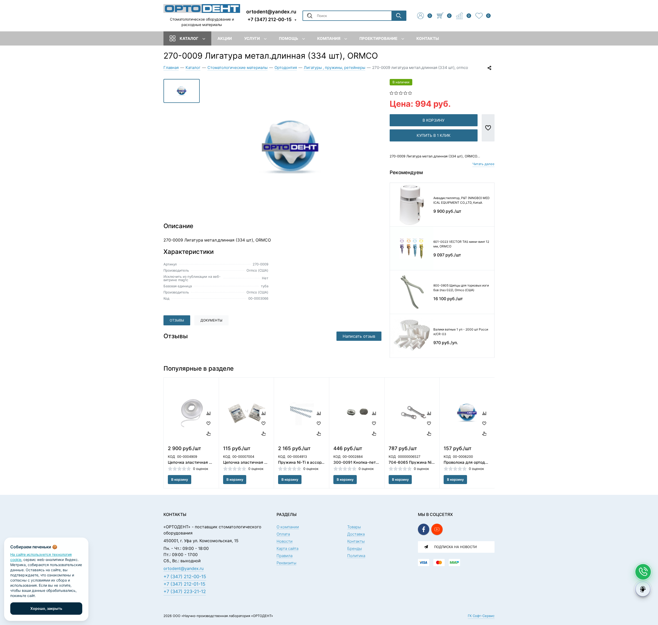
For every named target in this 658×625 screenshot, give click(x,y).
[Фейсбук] (423, 529)
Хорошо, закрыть (46, 608)
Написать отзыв (359, 336)
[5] (410, 92)
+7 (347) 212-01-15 (184, 584)
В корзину (433, 120)
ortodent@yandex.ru (271, 11)
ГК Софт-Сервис (481, 616)
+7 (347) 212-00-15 (269, 19)
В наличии (400, 82)
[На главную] (201, 8)
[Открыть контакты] (643, 571)
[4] (405, 92)
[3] (401, 92)
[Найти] (398, 15)
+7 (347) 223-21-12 (184, 591)
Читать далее (483, 164)
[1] (392, 92)
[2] (396, 92)
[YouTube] (437, 529)
